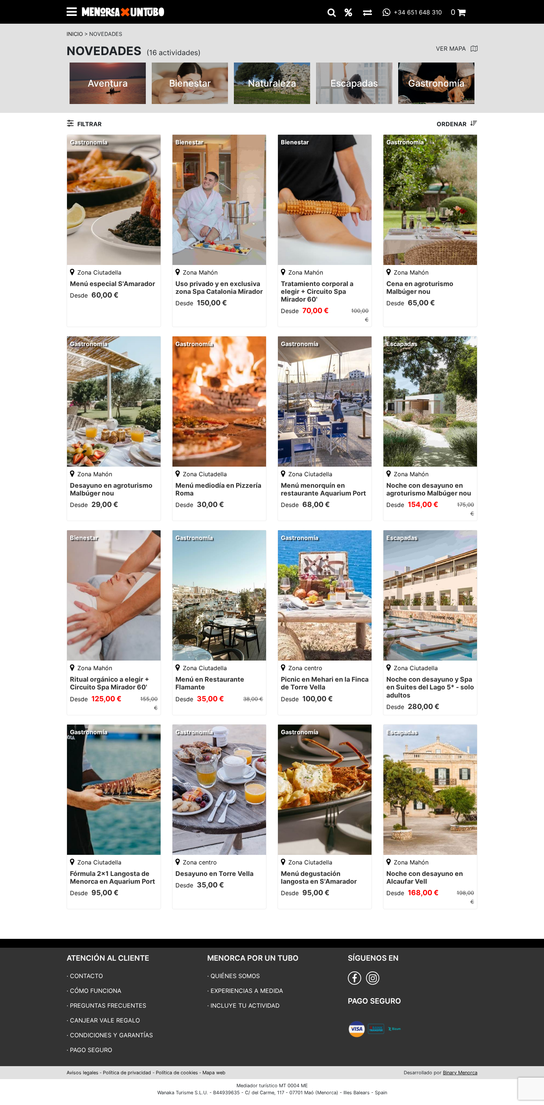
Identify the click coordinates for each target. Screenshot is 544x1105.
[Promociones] (348, 12)
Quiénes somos (235, 976)
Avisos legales (82, 1072)
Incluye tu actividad (245, 1005)
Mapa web (213, 1072)
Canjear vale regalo (105, 1020)
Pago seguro (91, 1050)
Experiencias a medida (247, 990)
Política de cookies (177, 1072)
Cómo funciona (95, 990)
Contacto (86, 976)
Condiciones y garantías (111, 1035)
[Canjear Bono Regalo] (367, 12)
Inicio (75, 34)
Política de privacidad (127, 1072)
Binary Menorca (460, 1072)
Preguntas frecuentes (108, 1005)
